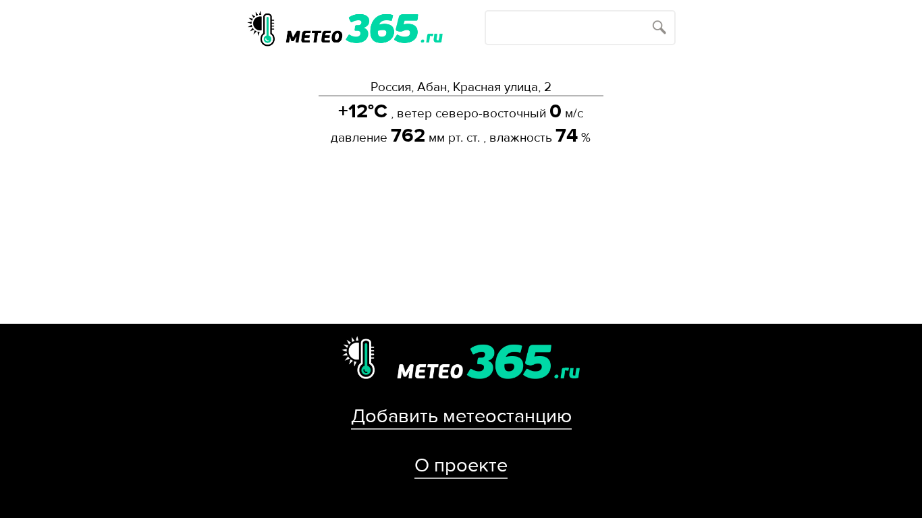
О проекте (461, 465)
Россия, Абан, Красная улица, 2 (461, 87)
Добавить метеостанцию (461, 416)
